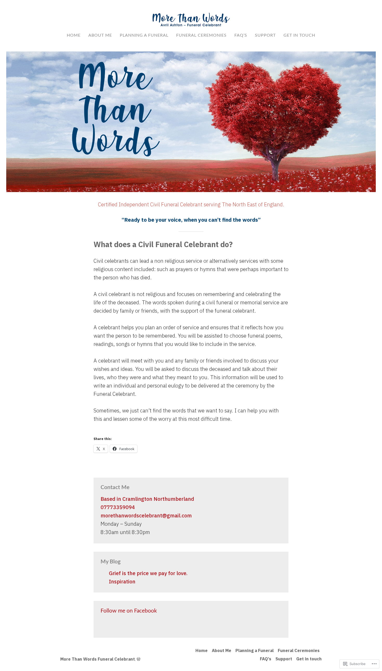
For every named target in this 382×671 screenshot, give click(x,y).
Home (74, 35)
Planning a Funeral (144, 35)
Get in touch (299, 35)
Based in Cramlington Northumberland (147, 498)
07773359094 (118, 507)
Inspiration (122, 581)
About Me (100, 35)
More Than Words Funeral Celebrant (97, 659)
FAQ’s (240, 35)
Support (265, 35)
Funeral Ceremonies (201, 35)
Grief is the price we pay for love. (148, 573)
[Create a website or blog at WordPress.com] (138, 659)
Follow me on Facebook (129, 611)
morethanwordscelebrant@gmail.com (146, 515)
